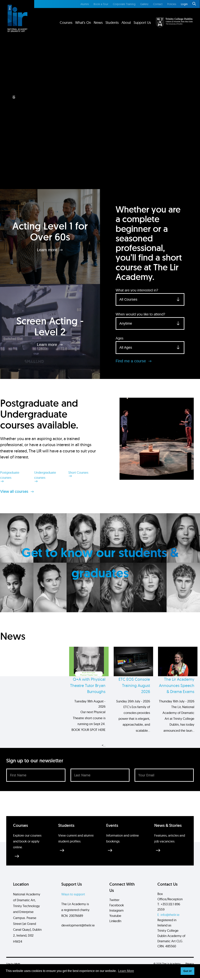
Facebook (116, 905)
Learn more (47, 249)
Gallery (144, 4)
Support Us (142, 22)
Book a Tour (101, 4)
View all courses (14, 491)
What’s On (83, 22)
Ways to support (73, 894)
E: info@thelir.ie (168, 915)
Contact (157, 4)
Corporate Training (124, 4)
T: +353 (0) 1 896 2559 (168, 906)
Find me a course (131, 361)
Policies (171, 4)
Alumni (84, 4)
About (126, 22)
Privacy (190, 963)
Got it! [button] (187, 971)
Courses (66, 22)
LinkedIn (115, 921)
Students (112, 22)
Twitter (114, 900)
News (98, 22)
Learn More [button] (126, 971)
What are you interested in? (137, 290)
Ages (119, 338)
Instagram (116, 910)
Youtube (115, 916)
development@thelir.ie (78, 925)
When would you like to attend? (140, 314)
